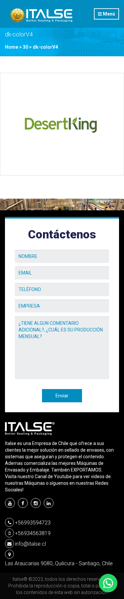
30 (25, 47)
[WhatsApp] (108, 583)
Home (11, 47)
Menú (108, 14)
